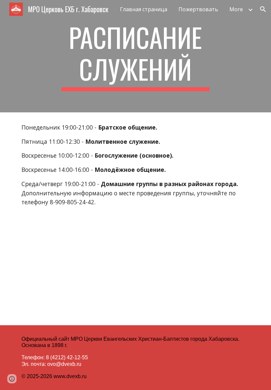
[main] (136, 56)
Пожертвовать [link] (198, 9)
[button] (263, 9)
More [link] (236, 9)
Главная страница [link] (143, 9)
